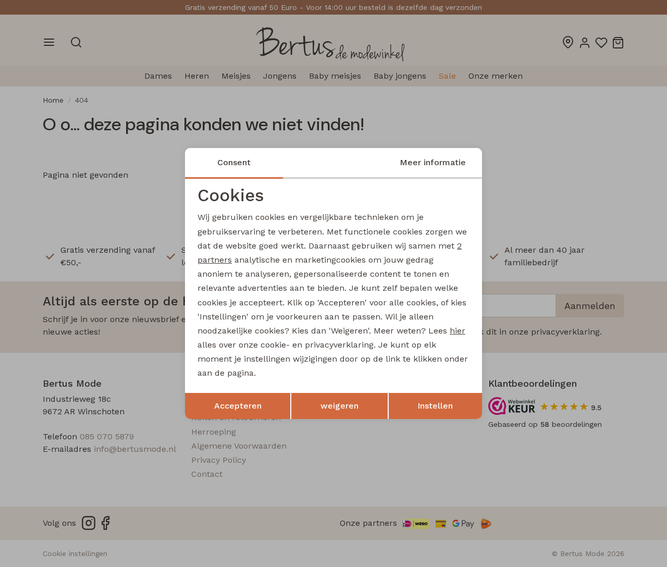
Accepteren (238, 406)
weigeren (339, 406)
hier (457, 331)
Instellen (435, 406)
